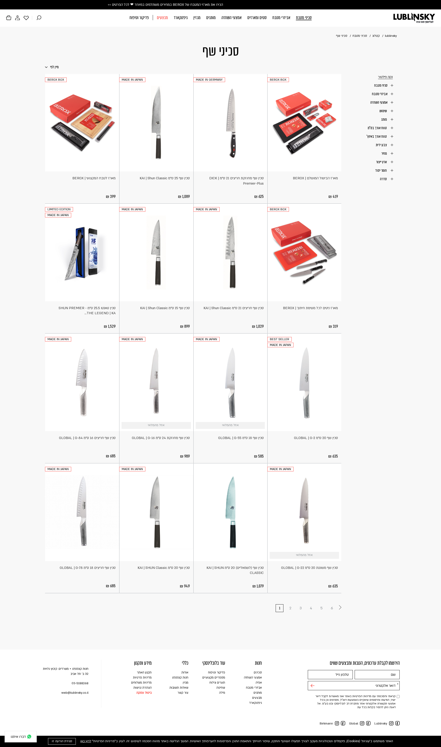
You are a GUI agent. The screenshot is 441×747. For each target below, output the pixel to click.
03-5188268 (80, 683)
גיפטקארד (181, 17)
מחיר (384, 153)
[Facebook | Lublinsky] (397, 723)
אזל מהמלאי (261, 425)
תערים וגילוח (217, 683)
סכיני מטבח (304, 17)
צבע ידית (381, 144)
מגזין (197, 17)
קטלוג (376, 36)
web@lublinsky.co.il (74, 693)
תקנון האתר (144, 672)
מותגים (211, 17)
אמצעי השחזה (231, 17)
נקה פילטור (385, 77)
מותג (384, 119)
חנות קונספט (180, 678)
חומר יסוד (381, 170)
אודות (184, 672)
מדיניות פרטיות (142, 678)
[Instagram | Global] (362, 723)
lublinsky (391, 36)
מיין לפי (54, 67)
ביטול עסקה (144, 693)
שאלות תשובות (179, 688)
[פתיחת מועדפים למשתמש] (26, 17)
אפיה (259, 683)
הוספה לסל (336, 166)
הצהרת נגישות (142, 688)
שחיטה (220, 688)
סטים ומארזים (257, 17)
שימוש (383, 110)
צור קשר (183, 693)
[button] (220, 18)
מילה (222, 693)
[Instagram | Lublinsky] (391, 723)
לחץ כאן (85, 741)
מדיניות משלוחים (141, 683)
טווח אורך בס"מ (377, 127)
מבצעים (162, 17)
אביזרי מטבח (281, 17)
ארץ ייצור (381, 161)
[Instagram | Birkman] (337, 723)
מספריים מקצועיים (213, 678)
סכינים (258, 672)
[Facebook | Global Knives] (368, 723)
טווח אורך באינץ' (377, 136)
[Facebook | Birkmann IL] (343, 723)
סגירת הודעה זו (62, 741)
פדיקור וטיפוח (139, 17)
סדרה (383, 178)
